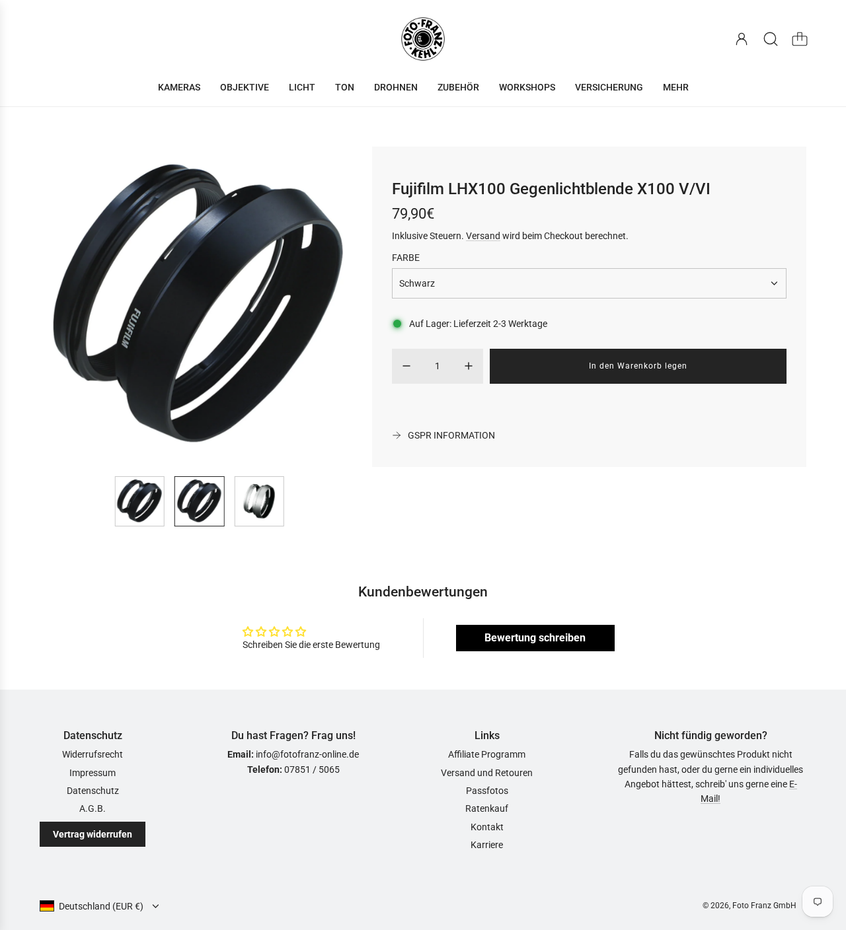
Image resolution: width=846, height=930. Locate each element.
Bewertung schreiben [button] (535, 637)
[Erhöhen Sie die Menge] (468, 365)
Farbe (406, 257)
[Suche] (770, 39)
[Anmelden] (741, 39)
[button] (71, 306)
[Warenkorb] (799, 39)
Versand (483, 236)
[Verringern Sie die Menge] (406, 365)
